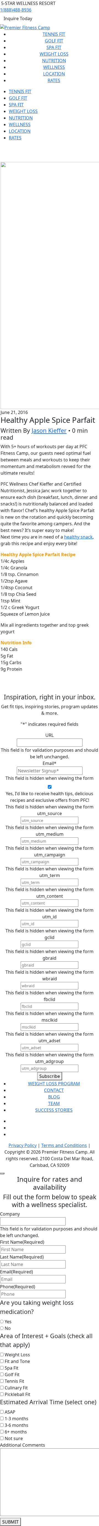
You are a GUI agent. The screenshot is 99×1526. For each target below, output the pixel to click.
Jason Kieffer (49, 430)
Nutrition (54, 61)
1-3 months (16, 1419)
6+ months (16, 1432)
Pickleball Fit (17, 1394)
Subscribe (49, 1076)
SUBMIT (10, 1522)
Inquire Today (18, 18)
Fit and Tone (17, 1361)
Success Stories (54, 1110)
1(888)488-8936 (15, 10)
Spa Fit (53, 47)
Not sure (14, 1438)
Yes (8, 1322)
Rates (54, 80)
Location (54, 74)
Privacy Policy (23, 1145)
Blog (54, 1097)
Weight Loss (54, 54)
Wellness (54, 67)
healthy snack (78, 537)
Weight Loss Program (54, 1084)
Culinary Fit (16, 1388)
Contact (54, 1090)
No (8, 1328)
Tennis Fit (54, 34)
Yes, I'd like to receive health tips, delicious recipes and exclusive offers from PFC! (49, 797)
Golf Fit (54, 41)
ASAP (10, 1412)
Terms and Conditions (64, 1145)
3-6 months (16, 1425)
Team (54, 1103)
